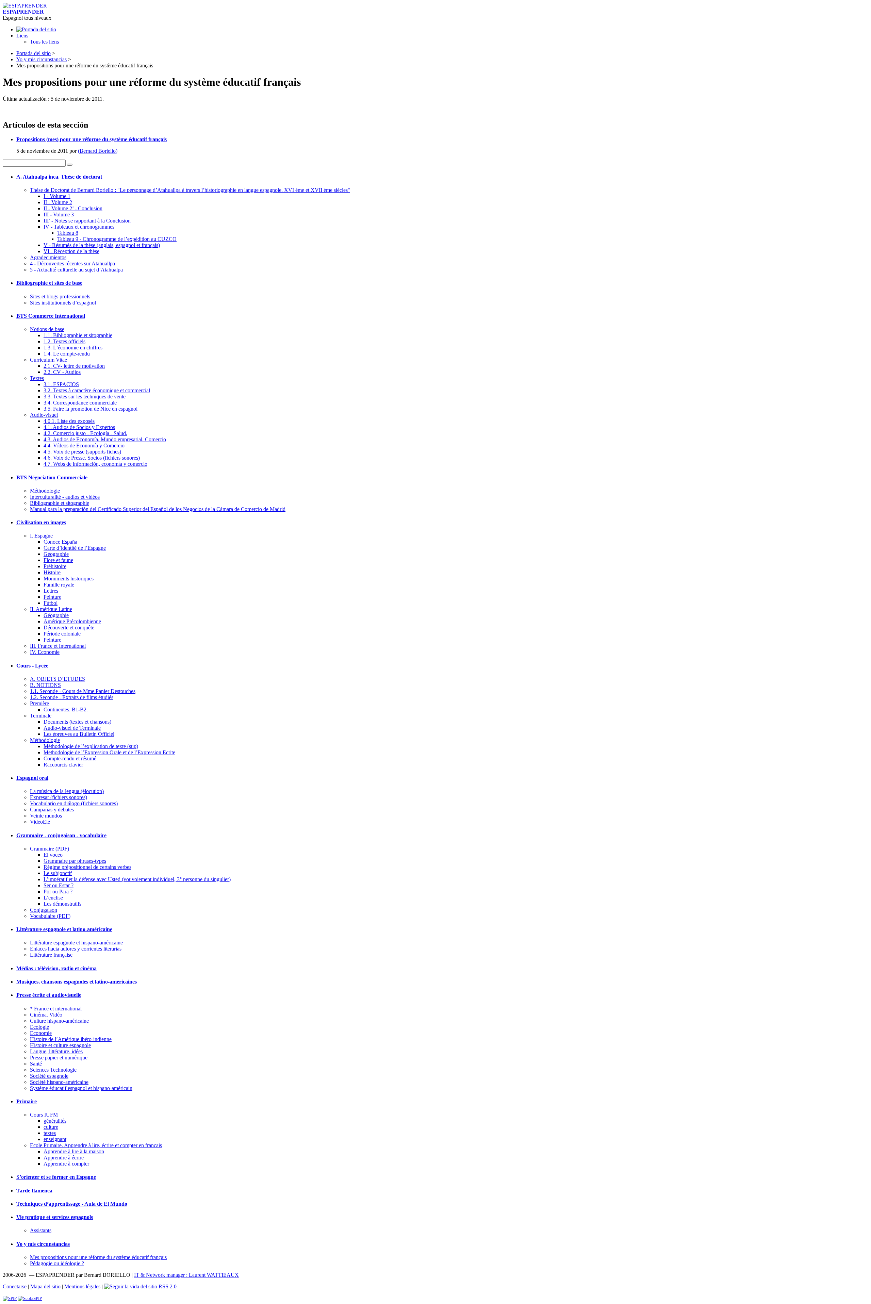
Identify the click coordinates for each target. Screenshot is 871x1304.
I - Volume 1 (57, 196)
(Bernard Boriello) (97, 151)
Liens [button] (23, 35)
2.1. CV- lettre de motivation (74, 366)
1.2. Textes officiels (64, 341)
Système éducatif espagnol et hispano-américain (81, 1088)
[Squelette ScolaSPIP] (30, 1298)
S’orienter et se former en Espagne (56, 1177)
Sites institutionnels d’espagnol (63, 303)
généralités (55, 1121)
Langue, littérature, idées (56, 1051)
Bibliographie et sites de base (49, 283)
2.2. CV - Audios (62, 372)
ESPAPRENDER (23, 12)
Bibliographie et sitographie (59, 503)
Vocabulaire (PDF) (50, 916)
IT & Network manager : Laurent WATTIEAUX (186, 1275)
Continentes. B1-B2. (66, 709)
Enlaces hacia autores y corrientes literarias (75, 949)
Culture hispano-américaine (59, 1021)
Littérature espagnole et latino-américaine (64, 929)
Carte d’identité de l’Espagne (75, 548)
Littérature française (51, 955)
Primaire (26, 1101)
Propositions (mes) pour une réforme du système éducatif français (91, 139)
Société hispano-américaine (59, 1082)
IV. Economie (45, 652)
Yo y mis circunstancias (41, 59)
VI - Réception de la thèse (71, 251)
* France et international (56, 1008)
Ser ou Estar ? (58, 885)
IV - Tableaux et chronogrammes (79, 227)
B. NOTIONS (45, 685)
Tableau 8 (67, 233)
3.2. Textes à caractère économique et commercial (97, 390)
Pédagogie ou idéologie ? (57, 1263)
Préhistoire (55, 566)
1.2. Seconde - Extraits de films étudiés (71, 697)
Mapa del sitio (45, 1286)
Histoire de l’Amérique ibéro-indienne (71, 1039)
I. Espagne (41, 536)
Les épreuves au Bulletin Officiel (79, 734)
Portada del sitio (33, 53)
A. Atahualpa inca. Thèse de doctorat (59, 177)
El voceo (53, 855)
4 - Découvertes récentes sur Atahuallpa (72, 263)
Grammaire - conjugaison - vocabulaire (61, 835)
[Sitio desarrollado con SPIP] (10, 1298)
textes (50, 1133)
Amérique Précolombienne (72, 621)
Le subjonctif (58, 873)
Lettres (51, 591)
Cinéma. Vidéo (46, 1015)
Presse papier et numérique (58, 1057)
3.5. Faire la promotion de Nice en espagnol (90, 409)
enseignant (55, 1139)
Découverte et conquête (69, 627)
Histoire (52, 572)
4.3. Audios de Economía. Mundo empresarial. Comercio (105, 439)
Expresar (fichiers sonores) (58, 797)
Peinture (52, 597)
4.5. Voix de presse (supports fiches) (82, 452)
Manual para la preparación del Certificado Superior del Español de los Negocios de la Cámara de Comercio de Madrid (157, 509)
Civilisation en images (41, 522)
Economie (41, 1033)
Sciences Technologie (53, 1070)
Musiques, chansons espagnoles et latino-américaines (76, 982)
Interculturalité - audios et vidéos (65, 497)
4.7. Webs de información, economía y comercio (95, 464)
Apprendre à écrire (64, 1157)
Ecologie (39, 1027)
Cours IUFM (44, 1115)
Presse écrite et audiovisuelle (48, 995)
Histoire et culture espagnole (60, 1045)
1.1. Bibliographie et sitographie (78, 335)
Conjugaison (43, 910)
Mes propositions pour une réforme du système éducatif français (98, 1257)
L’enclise (53, 898)
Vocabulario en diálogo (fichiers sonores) (74, 803)
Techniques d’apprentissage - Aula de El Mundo (71, 1204)
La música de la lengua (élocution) (67, 791)
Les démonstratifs (62, 904)
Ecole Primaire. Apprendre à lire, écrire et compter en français (96, 1145)
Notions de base (47, 329)
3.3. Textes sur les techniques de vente (85, 396)
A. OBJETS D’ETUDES (57, 679)
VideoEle (40, 822)
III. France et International (58, 646)
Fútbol (50, 603)
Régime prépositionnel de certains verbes (87, 867)
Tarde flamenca (34, 1190)
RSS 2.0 (167, 1286)
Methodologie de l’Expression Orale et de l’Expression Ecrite (109, 752)
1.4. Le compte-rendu (67, 354)
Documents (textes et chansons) (77, 722)
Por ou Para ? (58, 891)
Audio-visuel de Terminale (72, 728)
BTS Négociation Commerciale (51, 477)
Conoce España (60, 542)
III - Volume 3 (59, 214)
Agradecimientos (48, 257)
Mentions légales (82, 1286)
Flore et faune (58, 560)
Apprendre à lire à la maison (74, 1151)
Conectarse (15, 1286)
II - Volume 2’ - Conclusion (73, 208)
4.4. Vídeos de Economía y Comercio (84, 445)
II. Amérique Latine (51, 609)
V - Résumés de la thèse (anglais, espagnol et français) (102, 245)
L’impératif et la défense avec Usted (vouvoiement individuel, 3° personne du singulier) (137, 879)
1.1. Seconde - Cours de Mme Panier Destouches (82, 691)
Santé (36, 1064)
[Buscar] (69, 165)
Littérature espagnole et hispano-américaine (76, 942)
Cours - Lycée (32, 665)
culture (51, 1127)
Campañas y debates (52, 809)
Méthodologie (45, 491)
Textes (37, 378)
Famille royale (59, 585)
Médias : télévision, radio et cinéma (56, 968)
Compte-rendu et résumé (70, 758)
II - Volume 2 (58, 202)
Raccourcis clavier (63, 764)
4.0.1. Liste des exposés (69, 421)
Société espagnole (49, 1076)
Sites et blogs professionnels (60, 296)
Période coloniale (62, 634)
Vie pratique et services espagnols (54, 1217)
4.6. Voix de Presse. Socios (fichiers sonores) (92, 458)
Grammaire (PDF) (49, 849)
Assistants (40, 1230)
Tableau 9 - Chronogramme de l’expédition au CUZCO (117, 239)
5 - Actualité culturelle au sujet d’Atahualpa (76, 270)
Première (39, 703)
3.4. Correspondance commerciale (80, 403)
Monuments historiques (69, 578)
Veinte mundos (46, 816)
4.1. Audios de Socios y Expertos (79, 427)
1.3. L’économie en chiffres (73, 347)
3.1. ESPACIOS (61, 384)
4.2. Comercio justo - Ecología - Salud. (85, 433)
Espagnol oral (32, 778)
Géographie (56, 554)
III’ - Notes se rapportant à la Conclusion (87, 221)
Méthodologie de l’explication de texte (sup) (91, 746)
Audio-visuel (44, 415)
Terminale (40, 716)
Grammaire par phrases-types (75, 861)
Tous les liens (44, 42)
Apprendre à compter (66, 1164)
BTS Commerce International (50, 316)
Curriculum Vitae (48, 360)
